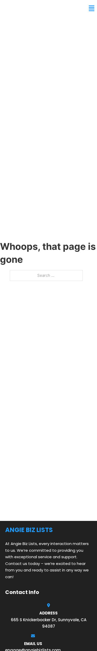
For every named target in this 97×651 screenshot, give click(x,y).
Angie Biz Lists (23, 8)
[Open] (91, 8)
